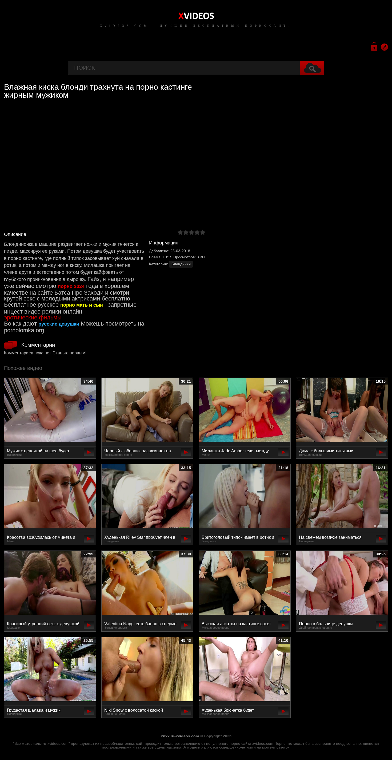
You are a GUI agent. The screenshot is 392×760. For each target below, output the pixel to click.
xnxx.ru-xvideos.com (180, 736)
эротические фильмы (33, 317)
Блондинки (181, 264)
